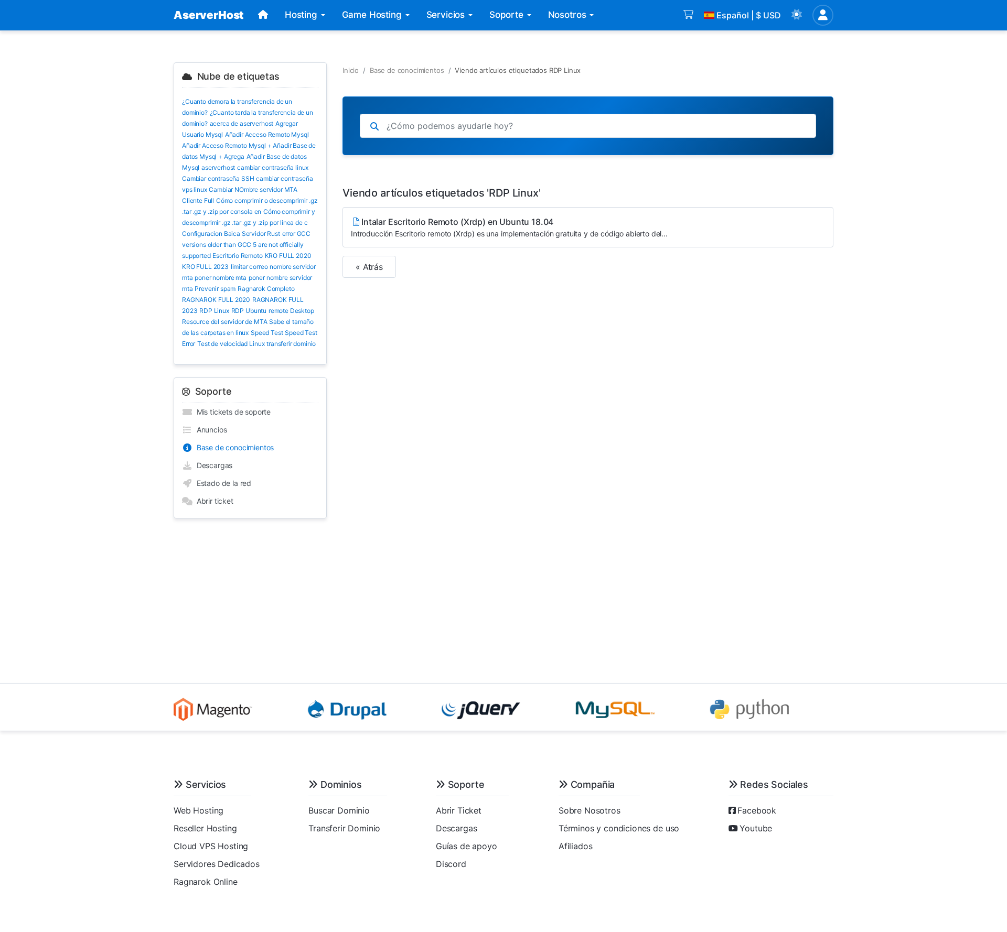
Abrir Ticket (458, 810)
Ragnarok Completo (266, 288)
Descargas (212, 465)
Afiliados (576, 846)
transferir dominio (291, 344)
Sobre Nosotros (589, 810)
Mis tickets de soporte (231, 411)
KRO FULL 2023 (205, 266)
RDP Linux (214, 311)
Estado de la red (221, 483)
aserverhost (218, 167)
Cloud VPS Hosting (211, 846)
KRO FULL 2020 (288, 255)
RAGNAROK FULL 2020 (216, 300)
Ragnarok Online (206, 881)
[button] (796, 15)
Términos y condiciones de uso (619, 828)
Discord (451, 864)
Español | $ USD (748, 15)
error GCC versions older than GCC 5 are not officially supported (246, 244)
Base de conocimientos (233, 447)
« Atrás (369, 267)
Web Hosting (198, 810)
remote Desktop (291, 311)
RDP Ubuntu (248, 311)
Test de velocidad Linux (230, 344)
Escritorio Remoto (237, 255)
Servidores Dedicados (217, 864)
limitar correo (249, 266)
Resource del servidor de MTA (224, 322)
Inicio (350, 70)
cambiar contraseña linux (272, 167)
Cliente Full (198, 200)
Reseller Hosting (205, 828)
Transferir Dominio (344, 828)
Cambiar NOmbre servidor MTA (253, 189)
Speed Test (267, 333)
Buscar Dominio (339, 810)
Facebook (756, 810)
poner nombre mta (220, 277)
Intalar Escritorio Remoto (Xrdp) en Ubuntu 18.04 (509, 227)
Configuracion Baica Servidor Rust (231, 233)
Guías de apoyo (466, 846)
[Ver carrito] (688, 15)
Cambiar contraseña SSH (218, 178)
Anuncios (209, 429)
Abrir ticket (212, 500)
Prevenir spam (215, 288)
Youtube (756, 828)
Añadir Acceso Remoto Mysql (267, 134)
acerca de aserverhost (242, 123)
